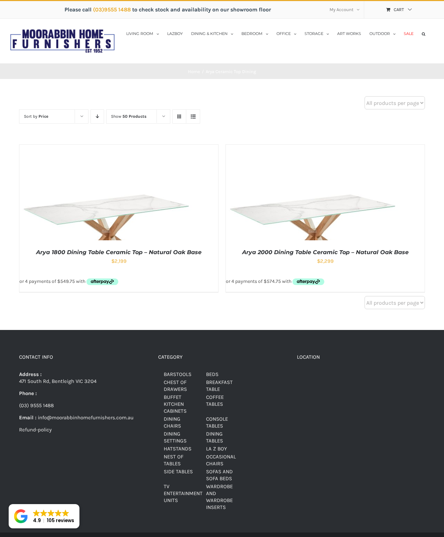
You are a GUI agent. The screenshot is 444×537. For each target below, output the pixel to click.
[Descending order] (97, 116)
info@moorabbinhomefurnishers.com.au (85, 417)
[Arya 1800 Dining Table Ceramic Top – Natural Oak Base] (106, 148)
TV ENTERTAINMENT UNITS (183, 493)
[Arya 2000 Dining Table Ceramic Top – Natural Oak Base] (312, 148)
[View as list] (193, 116)
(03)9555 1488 (112, 9)
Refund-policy (35, 430)
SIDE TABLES (178, 471)
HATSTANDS (177, 449)
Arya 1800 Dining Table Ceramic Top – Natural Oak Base (119, 252)
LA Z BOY (216, 449)
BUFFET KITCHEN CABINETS (175, 404)
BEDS (212, 374)
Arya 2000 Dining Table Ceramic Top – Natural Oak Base (325, 252)
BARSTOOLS (177, 374)
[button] (423, 33)
